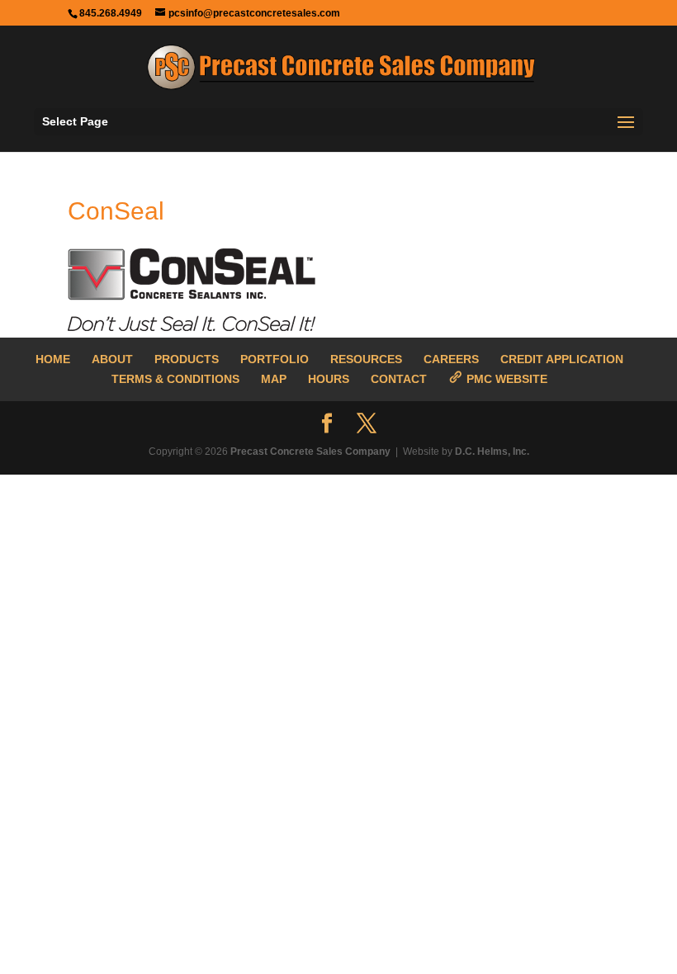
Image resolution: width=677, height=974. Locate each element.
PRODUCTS (186, 359)
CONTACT (399, 378)
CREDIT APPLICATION (561, 359)
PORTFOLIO (274, 359)
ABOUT (112, 359)
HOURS (328, 378)
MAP (273, 378)
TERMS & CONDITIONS (175, 378)
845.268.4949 (110, 13)
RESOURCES (366, 359)
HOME (53, 359)
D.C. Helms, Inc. (492, 451)
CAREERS (451, 359)
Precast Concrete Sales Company (310, 451)
